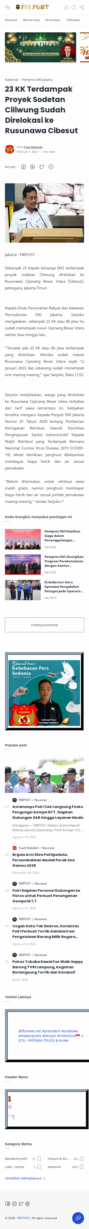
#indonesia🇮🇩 (68, 1035)
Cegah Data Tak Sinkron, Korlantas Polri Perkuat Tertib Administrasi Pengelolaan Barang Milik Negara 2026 (45, 932)
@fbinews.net (29, 1031)
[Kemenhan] (52, 20)
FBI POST (23, 1218)
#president (51, 1031)
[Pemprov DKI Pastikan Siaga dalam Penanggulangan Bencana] (23, 539)
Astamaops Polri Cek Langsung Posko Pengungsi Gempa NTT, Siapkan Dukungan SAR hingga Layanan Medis (47, 812)
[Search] (73, 7)
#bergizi (49, 1035)
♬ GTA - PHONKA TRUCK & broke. (51, 1038)
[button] (65, 7)
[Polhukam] (73, 20)
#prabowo (69, 1031)
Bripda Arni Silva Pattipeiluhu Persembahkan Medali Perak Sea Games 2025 (43, 860)
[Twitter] (21, 1204)
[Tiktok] (27, 1204)
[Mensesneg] (31, 20)
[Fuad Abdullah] (33, 147)
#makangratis (29, 1035)
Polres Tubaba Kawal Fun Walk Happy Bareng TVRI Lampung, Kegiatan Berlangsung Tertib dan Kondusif (47, 967)
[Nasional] (11, 20)
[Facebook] (7, 1204)
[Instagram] (14, 1204)
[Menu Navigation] (7, 7)
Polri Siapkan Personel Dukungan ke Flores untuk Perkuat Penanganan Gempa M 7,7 (46, 896)
